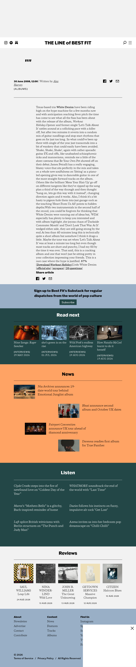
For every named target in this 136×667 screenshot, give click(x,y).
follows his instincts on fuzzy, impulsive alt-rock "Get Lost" (93, 508)
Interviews (21, 352)
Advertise (20, 626)
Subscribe (68, 302)
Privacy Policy (46, 658)
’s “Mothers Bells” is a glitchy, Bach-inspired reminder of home (38, 508)
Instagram (86, 621)
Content (52, 616)
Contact (19, 631)
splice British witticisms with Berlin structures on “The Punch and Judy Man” (38, 526)
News (50, 621)
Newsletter (20, 621)
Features (52, 626)
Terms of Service (23, 658)
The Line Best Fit (68, 42)
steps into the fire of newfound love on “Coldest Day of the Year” (39, 490)
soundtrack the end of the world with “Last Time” (93, 488)
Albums (21, 88)
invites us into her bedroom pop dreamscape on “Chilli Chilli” (95, 524)
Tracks (51, 631)
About (17, 616)
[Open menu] (130, 42)
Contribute (20, 635)
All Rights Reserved (69, 658)
